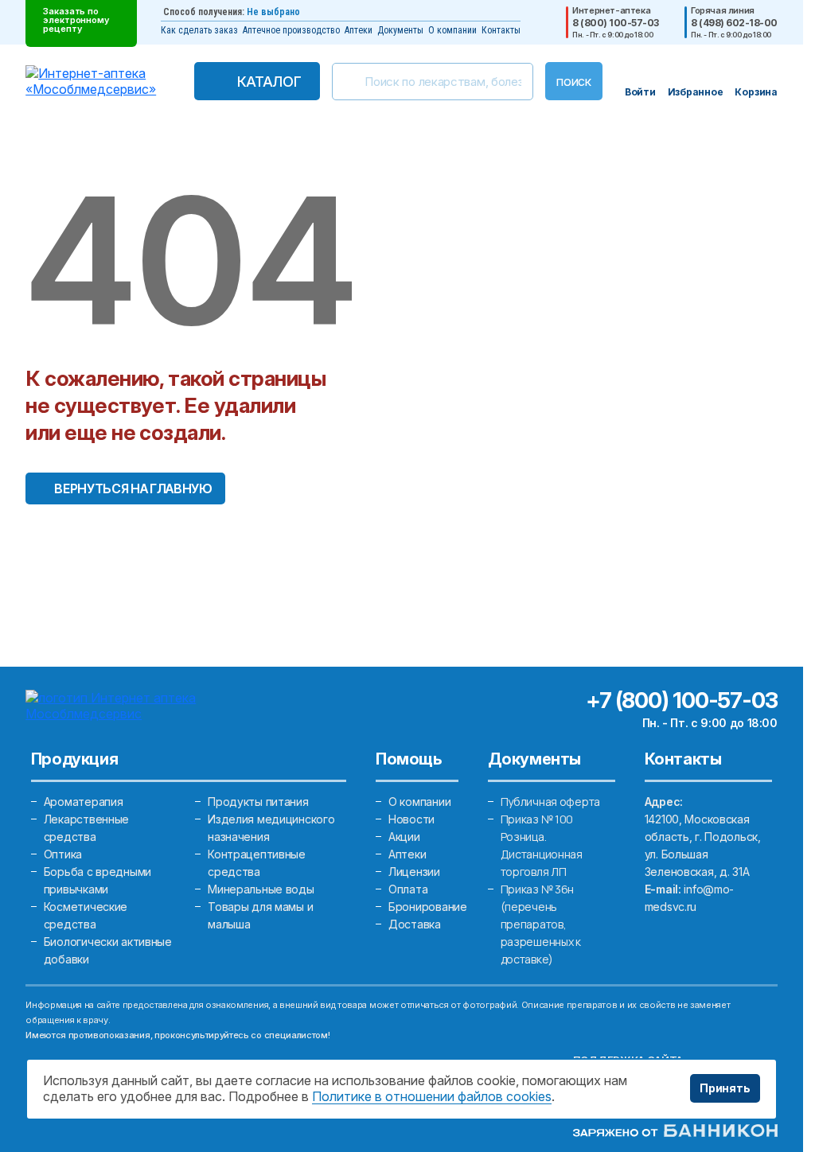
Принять (725, 1088)
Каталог (269, 81)
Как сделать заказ (199, 30)
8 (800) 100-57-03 (615, 23)
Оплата (407, 889)
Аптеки (358, 30)
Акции (404, 836)
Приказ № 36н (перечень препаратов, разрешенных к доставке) (541, 924)
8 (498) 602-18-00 (734, 23)
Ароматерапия (83, 801)
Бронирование (427, 906)
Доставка (414, 924)
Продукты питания (258, 801)
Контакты (501, 30)
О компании (452, 30)
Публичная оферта (551, 801)
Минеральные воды (261, 889)
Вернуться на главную (133, 488)
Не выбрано (273, 12)
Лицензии (414, 871)
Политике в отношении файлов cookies (432, 1096)
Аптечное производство (291, 30)
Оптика (63, 854)
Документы (400, 30)
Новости (411, 819)
